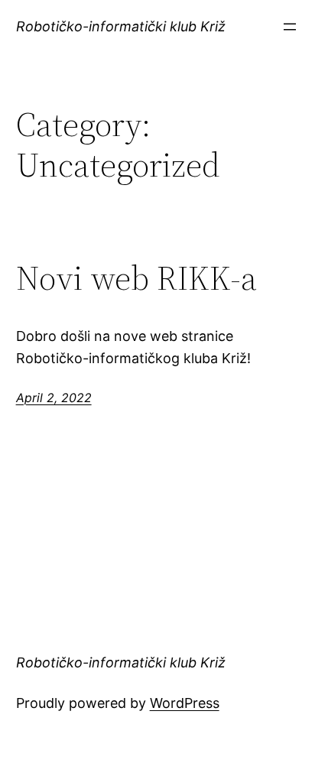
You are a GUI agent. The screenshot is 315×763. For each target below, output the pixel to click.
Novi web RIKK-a (136, 278)
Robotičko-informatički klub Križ (121, 26)
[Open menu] (290, 27)
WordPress (184, 703)
